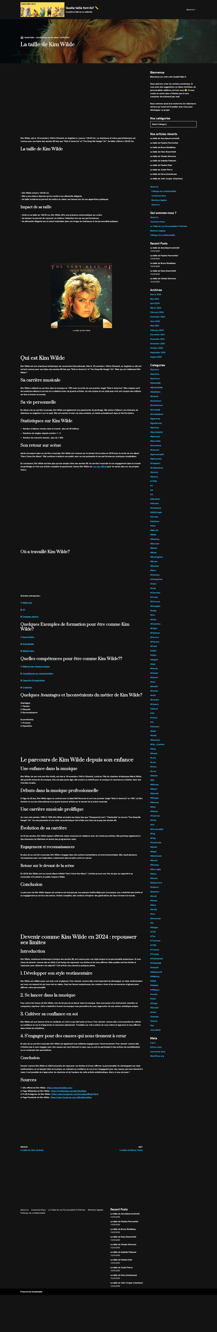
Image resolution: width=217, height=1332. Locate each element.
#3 (151, 490)
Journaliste (155, 1030)
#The (152, 936)
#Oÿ (152, 824)
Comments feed (157, 1051)
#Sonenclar (155, 918)
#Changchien (156, 579)
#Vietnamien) (156, 958)
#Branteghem (156, 557)
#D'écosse (155, 601)
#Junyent (154, 726)
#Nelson (154, 811)
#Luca (153, 771)
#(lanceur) (155, 436)
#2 (151, 485)
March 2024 (155, 308)
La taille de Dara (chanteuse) (163, 174)
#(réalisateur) (156, 467)
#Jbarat (154, 708)
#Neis (153, 807)
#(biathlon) (155, 392)
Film (152, 1025)
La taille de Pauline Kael (161, 165)
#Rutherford (156, 882)
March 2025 (155, 294)
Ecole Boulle (28, 644)
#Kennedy (155, 740)
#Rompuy (154, 865)
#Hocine (154, 691)
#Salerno (154, 887)
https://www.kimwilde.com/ (59, 1087)
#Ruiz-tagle (155, 869)
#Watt (153, 981)
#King (153, 749)
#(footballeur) (156, 414)
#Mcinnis (154, 784)
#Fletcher (154, 641)
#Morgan (154, 798)
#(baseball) (155, 383)
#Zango (153, 1003)
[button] (195, 9)
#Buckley (154, 566)
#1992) (153, 481)
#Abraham (155, 499)
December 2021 (157, 334)
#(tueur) (154, 476)
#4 (151, 494)
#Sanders (154, 891)
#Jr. (152, 722)
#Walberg (154, 976)
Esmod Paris (28, 637)
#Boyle (153, 552)
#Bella (153, 534)
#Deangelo (155, 606)
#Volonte (154, 967)
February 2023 (157, 330)
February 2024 (157, 312)
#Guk (152, 664)
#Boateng (154, 539)
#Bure (153, 570)
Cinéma (153, 1021)
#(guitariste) (156, 423)
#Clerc (153, 583)
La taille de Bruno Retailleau (163, 147)
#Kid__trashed (157, 744)
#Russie (154, 878)
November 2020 (157, 343)
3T (24, 609)
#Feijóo (153, 628)
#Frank (153, 646)
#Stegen (154, 927)
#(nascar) (154, 450)
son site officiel (100, 466)
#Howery (154, 704)
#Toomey (154, 949)
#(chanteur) (155, 401)
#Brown (153, 561)
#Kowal (153, 753)
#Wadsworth (156, 972)
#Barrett (154, 530)
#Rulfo (153, 874)
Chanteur (154, 1016)
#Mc (152, 780)
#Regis (153, 851)
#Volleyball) (155, 963)
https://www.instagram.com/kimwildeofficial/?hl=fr (75, 1094)
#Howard (154, 699)
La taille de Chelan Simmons (163, 156)
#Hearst (154, 677)
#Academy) (155, 508)
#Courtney (155, 592)
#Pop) (153, 838)
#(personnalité (157, 454)
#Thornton (155, 940)
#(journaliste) (156, 432)
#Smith (153, 909)
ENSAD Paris (28, 651)
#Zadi (153, 998)
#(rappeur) (155, 463)
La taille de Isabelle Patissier (163, 160)
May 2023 (154, 325)
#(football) (155, 409)
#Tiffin (153, 945)
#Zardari (154, 1007)
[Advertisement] (81, 81)
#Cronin (154, 597)
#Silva (153, 905)
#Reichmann (156, 856)
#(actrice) (154, 378)
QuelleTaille (29, 37)
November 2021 (157, 339)
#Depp (153, 610)
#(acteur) (154, 369)
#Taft (153, 931)
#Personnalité (156, 829)
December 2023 (157, 316)
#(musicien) (155, 445)
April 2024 (154, 303)
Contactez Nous (158, 195)
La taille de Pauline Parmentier (164, 143)
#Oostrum (155, 815)
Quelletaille (37, 1291)
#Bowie (153, 548)
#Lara (153, 757)
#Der (152, 615)
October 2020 (156, 348)
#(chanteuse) (156, 405)
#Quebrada (155, 842)
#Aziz (152, 525)
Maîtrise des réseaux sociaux (36, 666)
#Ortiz (153, 820)
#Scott (153, 896)
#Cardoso (155, 575)
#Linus (153, 766)
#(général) (155, 418)
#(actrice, (154, 374)
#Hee (152, 682)
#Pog (152, 833)
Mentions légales (159, 200)
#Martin (154, 775)
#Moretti (154, 793)
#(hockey (154, 427)
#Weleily (154, 985)
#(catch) (154, 396)
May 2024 (154, 299)
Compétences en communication (38, 673)
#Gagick (154, 659)
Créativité (27, 687)
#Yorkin (154, 994)
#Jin (152, 713)
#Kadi (153, 731)
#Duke (153, 619)
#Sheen (153, 900)
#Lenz (153, 762)
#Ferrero (154, 637)
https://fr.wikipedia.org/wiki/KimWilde (68, 1091)
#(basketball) (156, 387)
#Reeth (153, 847)
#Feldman (155, 633)
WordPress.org (157, 1056)
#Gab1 (153, 650)
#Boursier (154, 543)
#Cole (153, 588)
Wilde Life (27, 602)
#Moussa (154, 802)
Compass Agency (30, 616)
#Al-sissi (154, 516)
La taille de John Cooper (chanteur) (166, 178)
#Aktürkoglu (156, 512)
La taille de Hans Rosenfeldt (163, 151)
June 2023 (155, 321)
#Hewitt (154, 686)
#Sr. (152, 923)
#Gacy (153, 655)
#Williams (154, 990)
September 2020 (157, 352)
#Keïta (153, 735)
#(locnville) (155, 441)
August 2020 (156, 357)
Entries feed (156, 1047)
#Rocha (153, 860)
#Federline (155, 624)
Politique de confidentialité (163, 191)
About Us (154, 186)
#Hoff (153, 695)
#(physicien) (155, 458)
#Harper (154, 673)
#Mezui (153, 789)
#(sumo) (154, 472)
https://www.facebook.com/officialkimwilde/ (71, 1097)
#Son (152, 914)
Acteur (153, 1012)
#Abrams (154, 503)
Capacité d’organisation (34, 680)
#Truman (154, 954)
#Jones (153, 717)
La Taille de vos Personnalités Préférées (168, 226)
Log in (153, 1042)
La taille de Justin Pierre (161, 169)
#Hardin (154, 668)
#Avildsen (154, 521)
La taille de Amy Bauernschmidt (164, 138)
